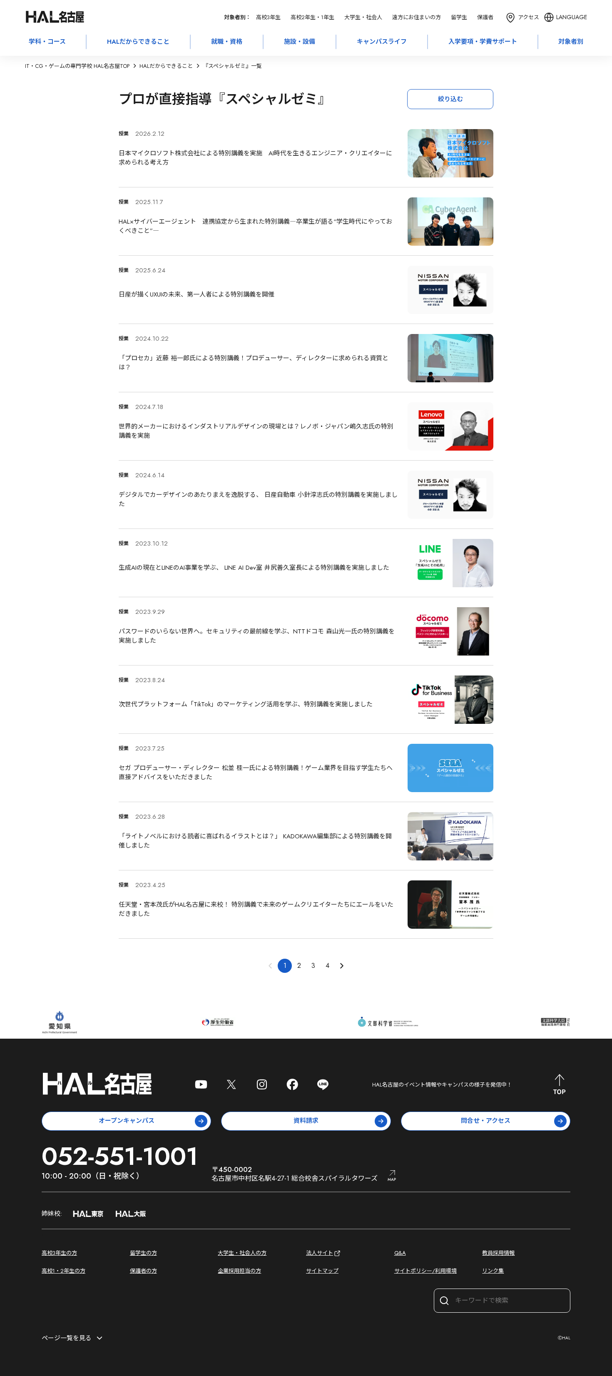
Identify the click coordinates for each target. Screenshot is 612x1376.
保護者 (485, 17)
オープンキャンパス (126, 1120)
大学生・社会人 (363, 17)
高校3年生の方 (59, 1253)
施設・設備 (299, 41)
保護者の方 (143, 1271)
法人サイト (319, 1253)
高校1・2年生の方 (63, 1271)
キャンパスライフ (382, 41)
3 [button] (313, 965)
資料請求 (306, 1120)
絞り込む (450, 99)
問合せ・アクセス (485, 1120)
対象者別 (570, 41)
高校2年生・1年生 (312, 17)
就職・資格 (226, 41)
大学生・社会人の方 (242, 1253)
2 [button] (299, 965)
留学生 (459, 17)
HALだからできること (138, 41)
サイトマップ (322, 1271)
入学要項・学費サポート (482, 41)
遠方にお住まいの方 (416, 17)
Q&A (400, 1253)
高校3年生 (268, 17)
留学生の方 (143, 1253)
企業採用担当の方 (239, 1271)
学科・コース (47, 41)
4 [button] (327, 965)
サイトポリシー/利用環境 (425, 1271)
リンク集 (493, 1271)
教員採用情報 (498, 1253)
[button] (341, 966)
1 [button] (285, 965)
